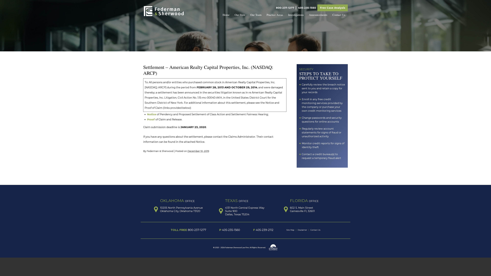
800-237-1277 (285, 7)
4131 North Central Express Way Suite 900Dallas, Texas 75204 (244, 211)
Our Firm (240, 15)
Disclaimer (302, 230)
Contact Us (338, 15)
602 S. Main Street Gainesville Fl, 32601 (302, 209)
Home (226, 15)
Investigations (296, 15)
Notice (151, 114)
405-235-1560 (307, 7)
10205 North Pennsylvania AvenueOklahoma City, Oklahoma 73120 (181, 209)
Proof (151, 119)
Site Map (290, 230)
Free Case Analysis (332, 7)
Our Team (255, 15)
